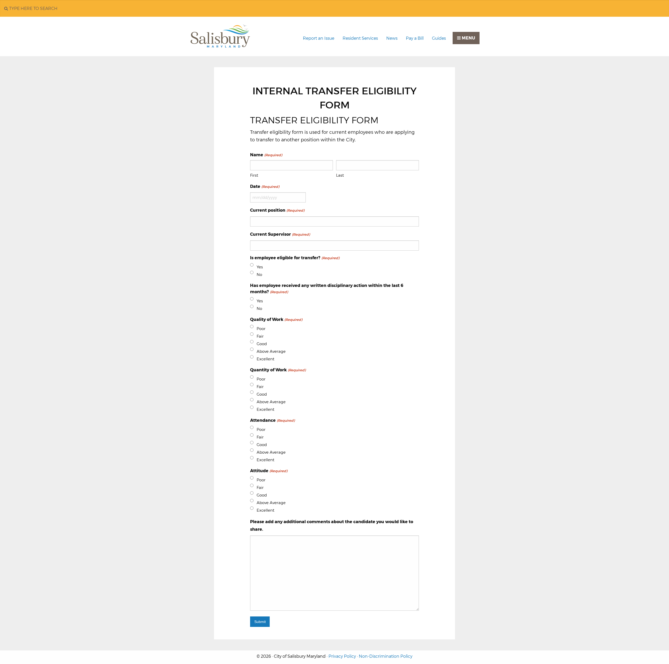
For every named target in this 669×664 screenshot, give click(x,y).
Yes (260, 266)
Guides (439, 38)
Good (262, 343)
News (391, 38)
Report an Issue (318, 38)
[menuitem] (318, 38)
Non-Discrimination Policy (385, 656)
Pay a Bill (415, 38)
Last (340, 175)
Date (264, 186)
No (259, 274)
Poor (261, 328)
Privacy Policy (342, 656)
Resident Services (360, 38)
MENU (468, 38)
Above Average (271, 351)
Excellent (265, 358)
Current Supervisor (279, 234)
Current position (277, 210)
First (254, 175)
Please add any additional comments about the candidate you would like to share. (331, 525)
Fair (260, 336)
